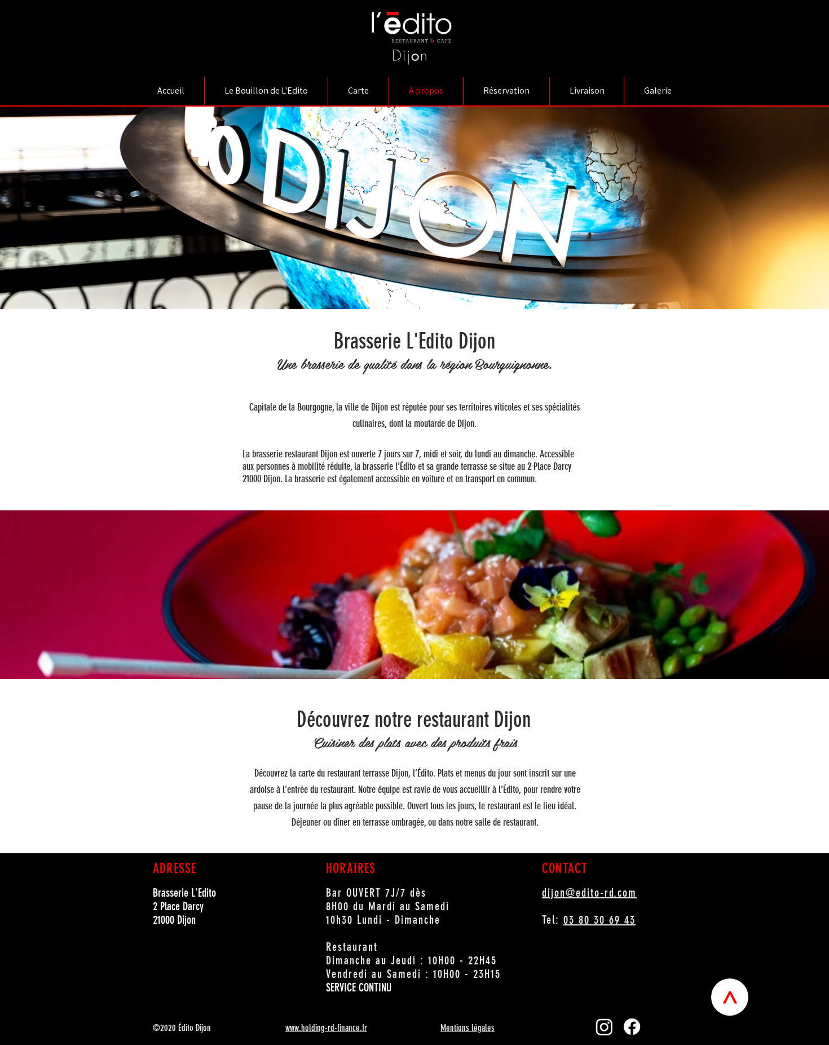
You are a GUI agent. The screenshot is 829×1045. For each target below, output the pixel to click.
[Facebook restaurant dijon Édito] (632, 1027)
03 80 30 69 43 (599, 920)
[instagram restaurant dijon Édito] (604, 1027)
